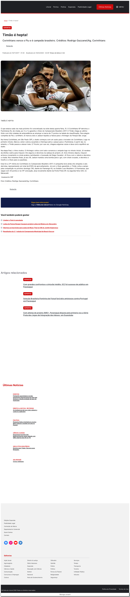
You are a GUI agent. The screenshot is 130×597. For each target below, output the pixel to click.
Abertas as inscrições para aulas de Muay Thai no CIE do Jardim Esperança (30, 228)
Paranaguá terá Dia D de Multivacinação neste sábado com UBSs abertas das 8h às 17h (24, 436)
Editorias (30, 408)
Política (16, 420)
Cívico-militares (18, 461)
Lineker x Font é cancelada (13, 220)
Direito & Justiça (19, 408)
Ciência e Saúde (19, 433)
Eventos (16, 394)
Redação (9, 46)
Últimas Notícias (105, 7)
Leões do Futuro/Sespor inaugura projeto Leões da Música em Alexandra (30, 224)
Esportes (7, 27)
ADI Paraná (17, 459)
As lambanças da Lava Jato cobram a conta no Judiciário (25, 410)
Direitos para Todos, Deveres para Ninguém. (24, 448)
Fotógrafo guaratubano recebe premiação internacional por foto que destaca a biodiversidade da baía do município (25, 398)
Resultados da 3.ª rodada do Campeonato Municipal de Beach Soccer (28, 231)
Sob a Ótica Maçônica (21, 446)
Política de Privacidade (109, 589)
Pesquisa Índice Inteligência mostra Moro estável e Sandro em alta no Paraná (24, 423)
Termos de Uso (123, 589)
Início (5, 20)
